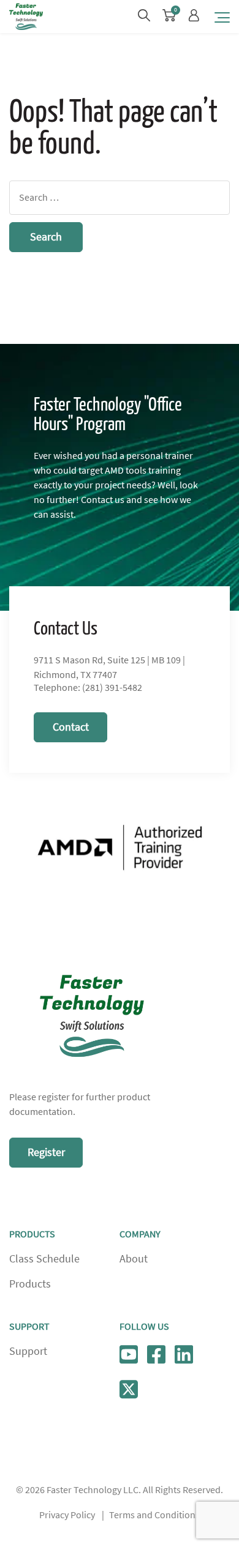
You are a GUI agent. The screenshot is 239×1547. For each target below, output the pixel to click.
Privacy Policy (67, 1515)
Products (30, 1284)
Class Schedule (44, 1259)
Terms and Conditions (154, 1515)
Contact (71, 727)
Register (46, 1152)
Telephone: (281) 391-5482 (88, 688)
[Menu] (222, 16)
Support (28, 1351)
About (134, 1259)
